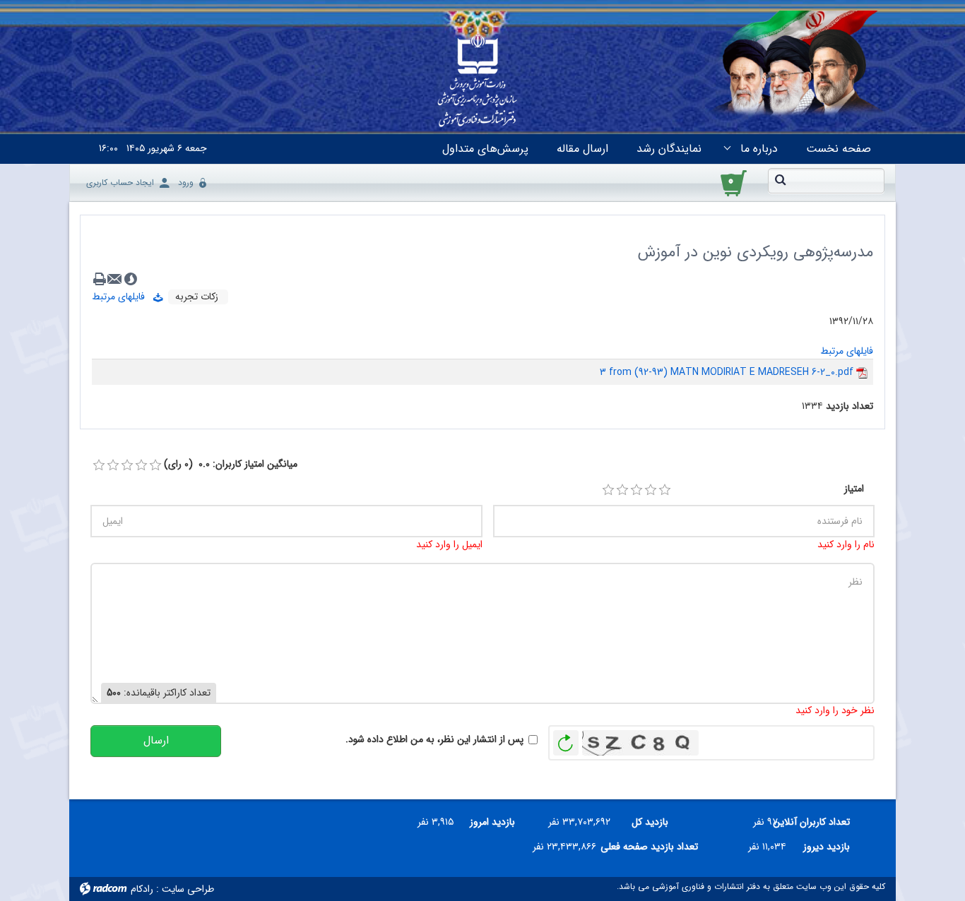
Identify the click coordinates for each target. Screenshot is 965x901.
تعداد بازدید (849, 406)
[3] (636, 490)
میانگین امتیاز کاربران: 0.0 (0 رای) (230, 464)
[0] (99, 465)
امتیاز (854, 489)
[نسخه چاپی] (99, 279)
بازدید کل (650, 822)
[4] (650, 490)
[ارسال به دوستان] (115, 279)
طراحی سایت (188, 889)
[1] (608, 490)
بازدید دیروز (826, 846)
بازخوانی (566, 739)
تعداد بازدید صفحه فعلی (652, 846)
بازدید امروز (492, 822)
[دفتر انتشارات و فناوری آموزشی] (477, 82)
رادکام (142, 889)
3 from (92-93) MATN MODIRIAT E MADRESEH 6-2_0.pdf (726, 372)
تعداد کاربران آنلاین (819, 822)
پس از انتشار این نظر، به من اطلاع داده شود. (434, 739)
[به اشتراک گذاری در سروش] (130, 279)
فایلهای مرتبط (122, 296)
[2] (622, 490)
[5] (664, 490)
